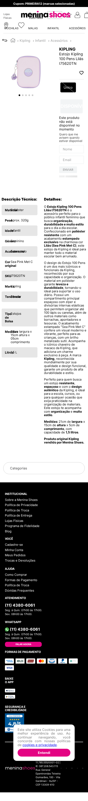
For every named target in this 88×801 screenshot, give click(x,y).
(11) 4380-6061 (20, 654)
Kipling (25, 7)
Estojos (41, 7)
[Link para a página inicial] (12, 7)
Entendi (44, 753)
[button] (44, 53)
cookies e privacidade (40, 745)
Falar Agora (23, 694)
